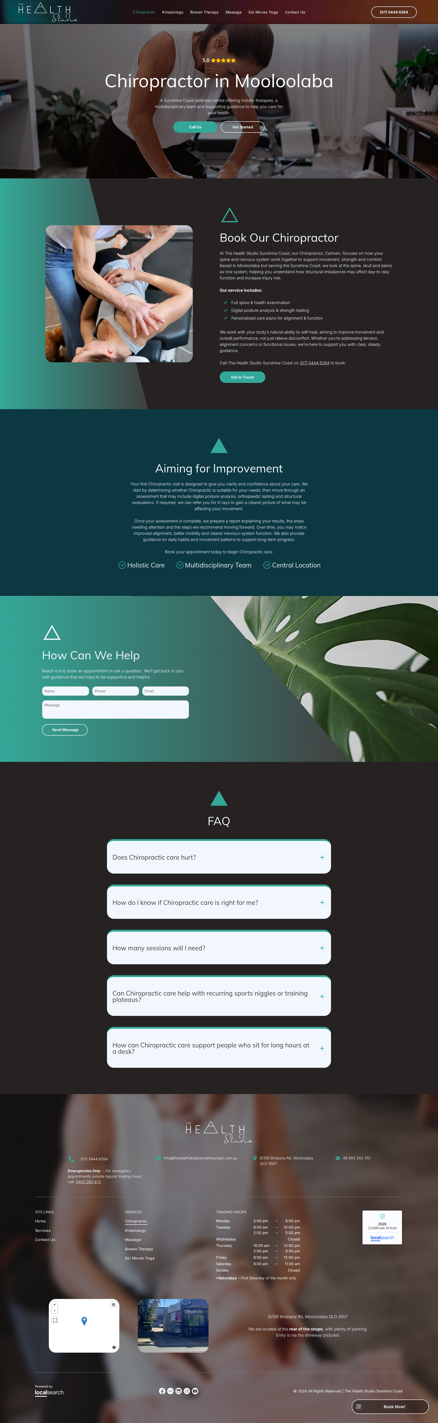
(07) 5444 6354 (314, 362)
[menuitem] (144, 12)
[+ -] (84, 1326)
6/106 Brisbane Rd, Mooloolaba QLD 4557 (308, 1316)
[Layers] (114, 1305)
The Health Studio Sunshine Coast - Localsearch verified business (382, 1227)
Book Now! (394, 1406)
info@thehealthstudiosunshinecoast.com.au (200, 1158)
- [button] (54, 1311)
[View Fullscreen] (54, 1320)
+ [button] (54, 1305)
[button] (219, 856)
